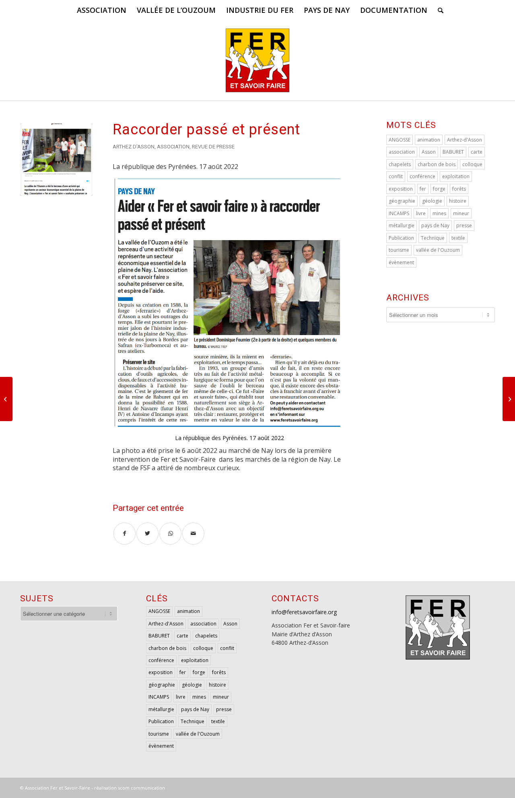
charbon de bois (436, 164)
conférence (422, 176)
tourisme (399, 250)
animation (428, 139)
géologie (432, 200)
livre (421, 213)
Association (173, 147)
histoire (457, 200)
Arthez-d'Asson (464, 139)
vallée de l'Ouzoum (438, 250)
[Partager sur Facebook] (124, 533)
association (402, 151)
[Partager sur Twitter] (147, 533)
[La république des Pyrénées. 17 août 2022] (56, 159)
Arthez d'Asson (133, 147)
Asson (429, 151)
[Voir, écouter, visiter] (6, 399)
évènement (401, 262)
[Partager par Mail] (193, 533)
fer (423, 188)
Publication (401, 237)
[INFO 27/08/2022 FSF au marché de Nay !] (509, 399)
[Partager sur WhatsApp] (170, 533)
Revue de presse (213, 147)
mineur (461, 213)
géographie (402, 200)
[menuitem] (102, 10)
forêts (459, 188)
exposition (401, 188)
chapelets (400, 164)
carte (476, 151)
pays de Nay (435, 225)
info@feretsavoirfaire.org (304, 612)
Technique (433, 237)
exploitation (456, 176)
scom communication (141, 788)
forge (439, 188)
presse (464, 225)
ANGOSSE (399, 139)
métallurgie (401, 225)
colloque (472, 164)
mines (439, 213)
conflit (396, 176)
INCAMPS (399, 213)
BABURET (453, 151)
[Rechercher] (438, 10)
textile (458, 237)
